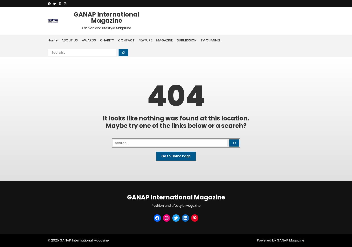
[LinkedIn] (60, 3)
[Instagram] (65, 3)
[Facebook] (49, 3)
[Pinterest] (194, 218)
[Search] (123, 52)
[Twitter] (54, 3)
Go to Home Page (176, 156)
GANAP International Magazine (106, 17)
